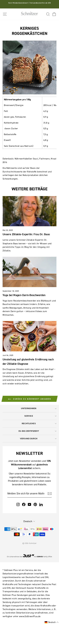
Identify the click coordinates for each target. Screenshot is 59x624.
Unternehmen (28, 408)
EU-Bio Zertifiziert (29, 431)
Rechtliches (29, 423)
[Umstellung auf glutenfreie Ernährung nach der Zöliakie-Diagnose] (29, 336)
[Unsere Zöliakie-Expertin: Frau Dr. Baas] (29, 211)
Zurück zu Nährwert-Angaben (31, 399)
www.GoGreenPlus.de (30, 616)
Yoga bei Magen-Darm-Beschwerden (24, 295)
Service (28, 416)
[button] (51, 622)
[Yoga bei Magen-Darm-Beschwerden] (29, 272)
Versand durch (29, 439)
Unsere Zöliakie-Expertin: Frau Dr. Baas (26, 234)
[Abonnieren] (50, 493)
